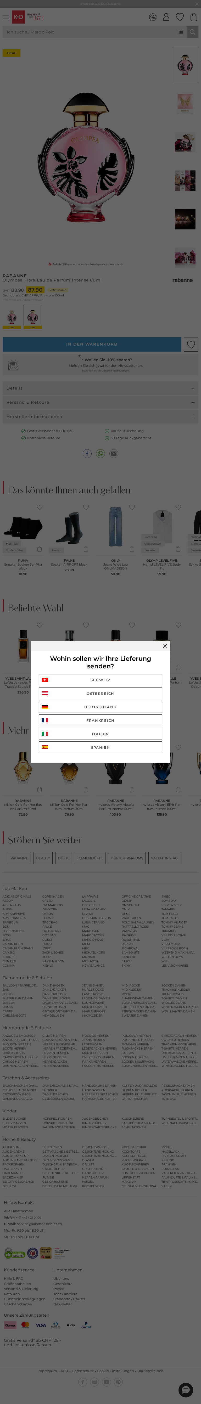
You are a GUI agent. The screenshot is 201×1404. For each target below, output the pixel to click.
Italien (100, 734)
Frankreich (100, 720)
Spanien (100, 747)
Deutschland (100, 707)
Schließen (165, 646)
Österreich (100, 693)
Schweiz (101, 680)
